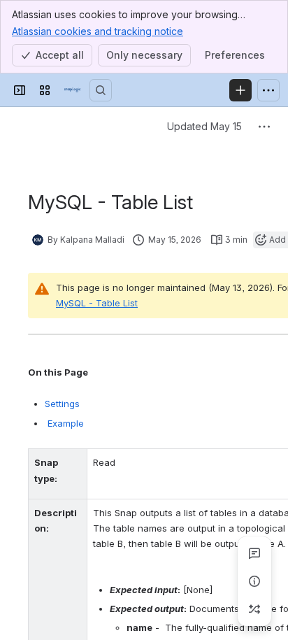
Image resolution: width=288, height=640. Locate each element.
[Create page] (254, 609)
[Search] (100, 90)
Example (64, 423)
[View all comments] (254, 553)
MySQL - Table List (97, 302)
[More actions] (264, 126)
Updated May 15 (204, 126)
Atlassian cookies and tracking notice (97, 31)
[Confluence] (73, 90)
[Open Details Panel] (254, 581)
